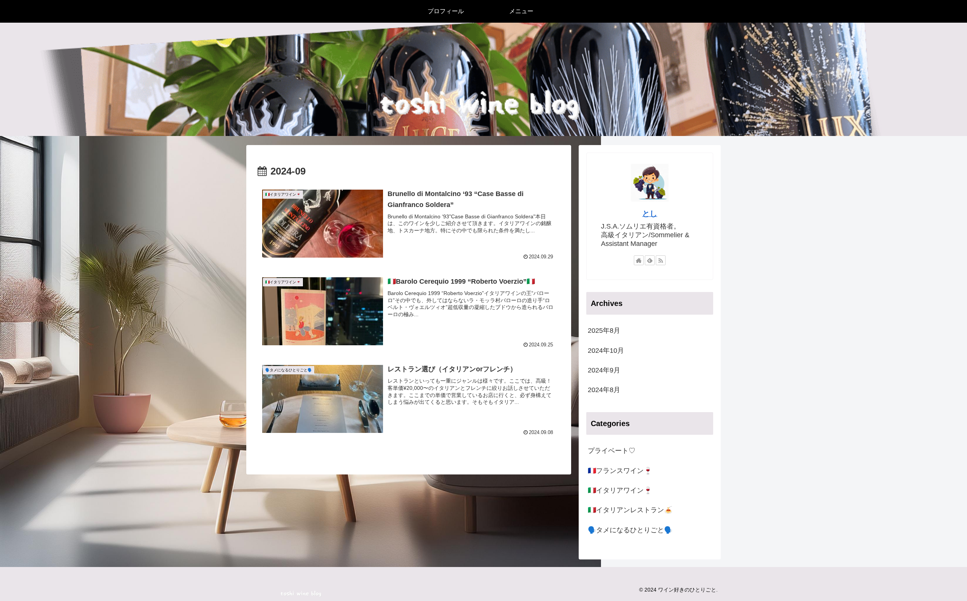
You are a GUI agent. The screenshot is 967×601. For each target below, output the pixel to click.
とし (649, 213)
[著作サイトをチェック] (639, 260)
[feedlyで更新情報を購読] (650, 260)
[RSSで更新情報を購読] (661, 260)
